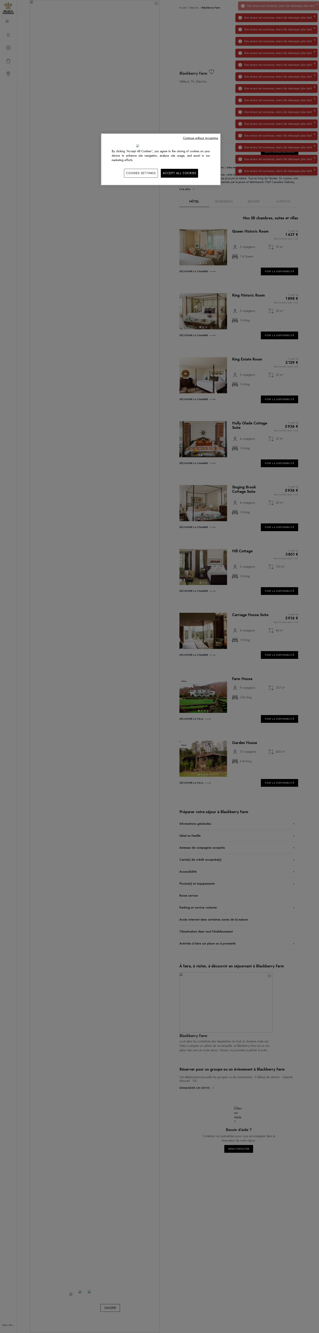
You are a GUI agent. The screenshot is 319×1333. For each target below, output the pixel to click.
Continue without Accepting (200, 138)
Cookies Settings (141, 173)
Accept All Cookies (179, 173)
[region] (161, 159)
